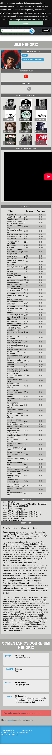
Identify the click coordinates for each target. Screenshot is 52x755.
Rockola (10, 38)
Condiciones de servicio (9, 733)
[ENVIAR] (32, 31)
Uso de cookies (9, 735)
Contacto (26, 731)
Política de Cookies (42, 19)
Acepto (26, 23)
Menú (46, 30)
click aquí (9, 720)
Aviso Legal (9, 731)
